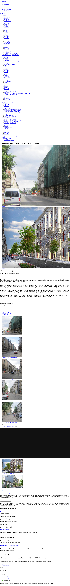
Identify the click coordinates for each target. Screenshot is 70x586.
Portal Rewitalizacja (5, 7)
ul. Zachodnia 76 (4, 137)
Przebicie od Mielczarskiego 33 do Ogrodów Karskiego (12, 109)
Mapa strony (4, 577)
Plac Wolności (6, 73)
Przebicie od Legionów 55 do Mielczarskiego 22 (11, 111)
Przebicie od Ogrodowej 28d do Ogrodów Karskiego (12, 112)
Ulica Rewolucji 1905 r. (5, 10)
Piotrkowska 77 (6, 47)
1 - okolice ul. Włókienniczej (6, 9)
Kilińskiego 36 (6, 20)
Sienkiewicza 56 (6, 98)
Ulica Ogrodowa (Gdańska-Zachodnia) (10, 123)
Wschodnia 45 (6, 36)
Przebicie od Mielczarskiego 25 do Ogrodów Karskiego (12, 110)
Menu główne (4, 1)
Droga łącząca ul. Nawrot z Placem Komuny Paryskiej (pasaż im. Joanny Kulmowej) (17, 93)
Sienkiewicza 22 (6, 48)
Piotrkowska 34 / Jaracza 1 (8, 127)
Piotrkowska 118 (6, 87)
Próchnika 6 (6, 125)
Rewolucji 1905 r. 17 (7, 22)
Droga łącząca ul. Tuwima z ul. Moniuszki (10, 136)
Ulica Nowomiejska (7, 77)
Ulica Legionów (6, 76)
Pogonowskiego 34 (7, 17)
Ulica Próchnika (6, 80)
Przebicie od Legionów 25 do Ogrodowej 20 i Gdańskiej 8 (13, 120)
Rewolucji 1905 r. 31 (7, 24)
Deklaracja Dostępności (5, 576)
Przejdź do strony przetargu (4, 529)
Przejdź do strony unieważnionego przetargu (7, 511)
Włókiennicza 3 (6, 26)
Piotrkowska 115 (6, 86)
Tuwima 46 (6, 58)
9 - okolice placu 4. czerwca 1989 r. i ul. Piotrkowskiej (10, 124)
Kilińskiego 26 (6, 18)
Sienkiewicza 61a (6, 88)
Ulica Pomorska (6, 79)
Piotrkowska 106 (6, 85)
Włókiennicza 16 (6, 34)
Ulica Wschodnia (6, 44)
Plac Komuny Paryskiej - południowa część (10, 94)
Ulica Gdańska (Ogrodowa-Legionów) (10, 116)
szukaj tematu (11, 6)
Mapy (3, 572)
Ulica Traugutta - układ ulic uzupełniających (10, 53)
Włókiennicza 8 (6, 30)
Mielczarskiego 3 (6, 106)
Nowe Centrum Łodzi (5, 134)
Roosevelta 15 (6, 96)
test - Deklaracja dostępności (6, 578)
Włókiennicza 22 (6, 35)
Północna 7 (6, 66)
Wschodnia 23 (6, 68)
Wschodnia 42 (6, 71)
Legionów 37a (6, 104)
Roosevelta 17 (6, 97)
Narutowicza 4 (6, 45)
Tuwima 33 (6, 56)
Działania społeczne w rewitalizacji (7, 138)
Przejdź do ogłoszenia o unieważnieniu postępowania (8, 522)
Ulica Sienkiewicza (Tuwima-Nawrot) (10, 91)
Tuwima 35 (6, 57)
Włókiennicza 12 (6, 32)
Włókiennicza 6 (6, 28)
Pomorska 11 (6, 65)
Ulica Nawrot (6, 90)
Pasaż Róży (6, 74)
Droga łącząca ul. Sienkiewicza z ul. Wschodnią (11, 54)
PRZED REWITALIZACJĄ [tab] (6, 312)
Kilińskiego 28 (6, 19)
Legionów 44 (6, 105)
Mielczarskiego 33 (7, 108)
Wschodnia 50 (6, 37)
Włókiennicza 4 (6, 27)
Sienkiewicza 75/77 (7, 99)
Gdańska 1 (5, 103)
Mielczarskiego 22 (7, 107)
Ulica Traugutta (6, 52)
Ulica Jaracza (6, 40)
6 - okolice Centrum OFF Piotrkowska (8, 95)
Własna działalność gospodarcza (9, 140)
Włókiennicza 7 (6, 29)
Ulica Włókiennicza (7, 43)
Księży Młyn (4, 131)
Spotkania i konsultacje (5, 565)
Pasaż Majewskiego (7, 39)
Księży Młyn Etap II (7, 133)
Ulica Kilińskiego (6, 41)
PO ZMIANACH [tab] (5, 314)
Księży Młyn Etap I (7, 132)
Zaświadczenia (4, 564)
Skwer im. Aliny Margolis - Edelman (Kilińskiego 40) (12, 61)
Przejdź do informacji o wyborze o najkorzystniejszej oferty (9, 545)
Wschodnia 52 (6, 38)
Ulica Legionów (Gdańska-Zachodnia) (10, 122)
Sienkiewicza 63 (6, 89)
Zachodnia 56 (6, 72)
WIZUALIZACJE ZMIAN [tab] (6, 313)
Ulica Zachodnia (6, 83)
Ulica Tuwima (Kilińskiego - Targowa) (10, 63)
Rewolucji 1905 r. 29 (7, 23)
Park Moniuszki (6, 60)
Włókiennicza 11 (6, 31)
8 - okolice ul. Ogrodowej (6, 117)
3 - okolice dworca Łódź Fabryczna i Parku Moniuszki (10, 55)
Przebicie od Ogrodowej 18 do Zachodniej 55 (11, 121)
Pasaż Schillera (6, 92)
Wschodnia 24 (6, 69)
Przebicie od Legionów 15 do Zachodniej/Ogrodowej (12, 119)
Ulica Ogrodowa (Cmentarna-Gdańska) (10, 115)
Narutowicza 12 (6, 46)
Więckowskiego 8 (7, 130)
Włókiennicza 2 (6, 25)
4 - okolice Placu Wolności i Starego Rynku (8, 64)
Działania (3, 8)
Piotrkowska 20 (6, 126)
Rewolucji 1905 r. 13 (7, 21)
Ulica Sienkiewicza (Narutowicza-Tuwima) (10, 51)
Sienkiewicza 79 (6, 100)
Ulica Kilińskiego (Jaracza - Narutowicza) (10, 62)
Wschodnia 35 (6, 70)
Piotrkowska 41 (6, 129)
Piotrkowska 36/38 (7, 128)
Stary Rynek (6, 75)
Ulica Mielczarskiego (7, 114)
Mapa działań (4, 15)
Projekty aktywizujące (5, 139)
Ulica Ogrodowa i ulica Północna (9, 78)
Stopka (3, 2)
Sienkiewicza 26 (6, 49)
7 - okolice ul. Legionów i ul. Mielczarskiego (9, 102)
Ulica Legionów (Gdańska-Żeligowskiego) (10, 113)
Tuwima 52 (6, 59)
